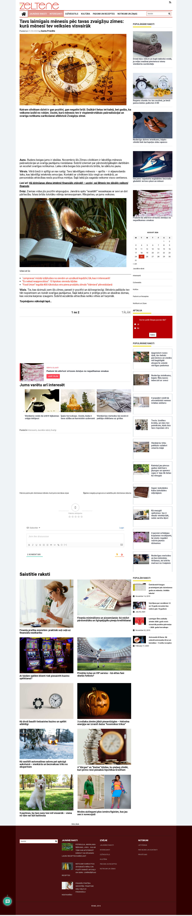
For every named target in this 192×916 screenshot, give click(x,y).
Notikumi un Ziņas (127, 14)
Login (121, 528)
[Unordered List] (47, 545)
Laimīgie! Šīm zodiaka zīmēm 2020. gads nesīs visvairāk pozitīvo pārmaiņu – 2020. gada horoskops (160, 623)
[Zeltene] (24, 14)
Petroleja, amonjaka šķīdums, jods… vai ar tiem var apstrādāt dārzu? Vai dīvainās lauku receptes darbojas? (79, 850)
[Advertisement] (75, 139)
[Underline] (36, 545)
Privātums (142, 855)
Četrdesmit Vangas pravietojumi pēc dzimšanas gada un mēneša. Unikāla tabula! (160, 589)
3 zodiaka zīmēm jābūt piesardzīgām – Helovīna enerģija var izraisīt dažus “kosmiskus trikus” (103, 722)
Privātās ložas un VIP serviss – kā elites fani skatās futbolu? (100, 674)
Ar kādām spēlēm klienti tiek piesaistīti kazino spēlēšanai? (44, 677)
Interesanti (56, 14)
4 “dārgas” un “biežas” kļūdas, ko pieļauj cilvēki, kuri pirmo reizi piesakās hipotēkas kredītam (102, 768)
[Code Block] (55, 545)
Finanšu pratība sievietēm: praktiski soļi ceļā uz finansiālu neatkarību (45, 631)
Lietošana (142, 845)
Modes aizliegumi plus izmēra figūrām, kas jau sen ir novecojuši (102, 813)
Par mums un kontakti (148, 850)
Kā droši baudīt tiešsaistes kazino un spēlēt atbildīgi (43, 722)
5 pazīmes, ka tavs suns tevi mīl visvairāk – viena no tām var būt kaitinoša (46, 814)
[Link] (58, 545)
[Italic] (33, 545)
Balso (152, 335)
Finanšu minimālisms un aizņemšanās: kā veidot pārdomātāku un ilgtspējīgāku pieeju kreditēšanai (104, 619)
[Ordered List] (44, 545)
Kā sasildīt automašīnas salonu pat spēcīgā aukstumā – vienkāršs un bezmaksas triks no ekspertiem (44, 764)
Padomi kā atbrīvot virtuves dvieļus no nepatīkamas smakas (77, 371)
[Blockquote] (51, 545)
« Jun (135, 264)
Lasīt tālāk (53, 376)
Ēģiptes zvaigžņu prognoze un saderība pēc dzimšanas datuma (107, 493)
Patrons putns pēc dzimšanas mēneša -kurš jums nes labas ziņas (44, 493)
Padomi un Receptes (104, 14)
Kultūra (85, 14)
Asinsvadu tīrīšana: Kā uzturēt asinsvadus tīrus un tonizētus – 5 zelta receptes (160, 640)
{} (62, 545)
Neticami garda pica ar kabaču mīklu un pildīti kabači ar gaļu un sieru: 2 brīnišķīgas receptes (79, 869)
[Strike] (40, 545)
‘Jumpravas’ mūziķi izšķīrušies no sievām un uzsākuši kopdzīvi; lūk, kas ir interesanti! (66, 278)
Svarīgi (53, 430)
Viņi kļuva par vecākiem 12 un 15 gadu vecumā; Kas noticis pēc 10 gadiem (159, 606)
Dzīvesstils (71, 14)
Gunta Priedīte (48, 31)
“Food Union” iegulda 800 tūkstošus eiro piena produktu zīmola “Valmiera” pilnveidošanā (67, 284)
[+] (65, 545)
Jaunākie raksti (38, 14)
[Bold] (29, 545)
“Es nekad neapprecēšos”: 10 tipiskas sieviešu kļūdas (49, 281)
